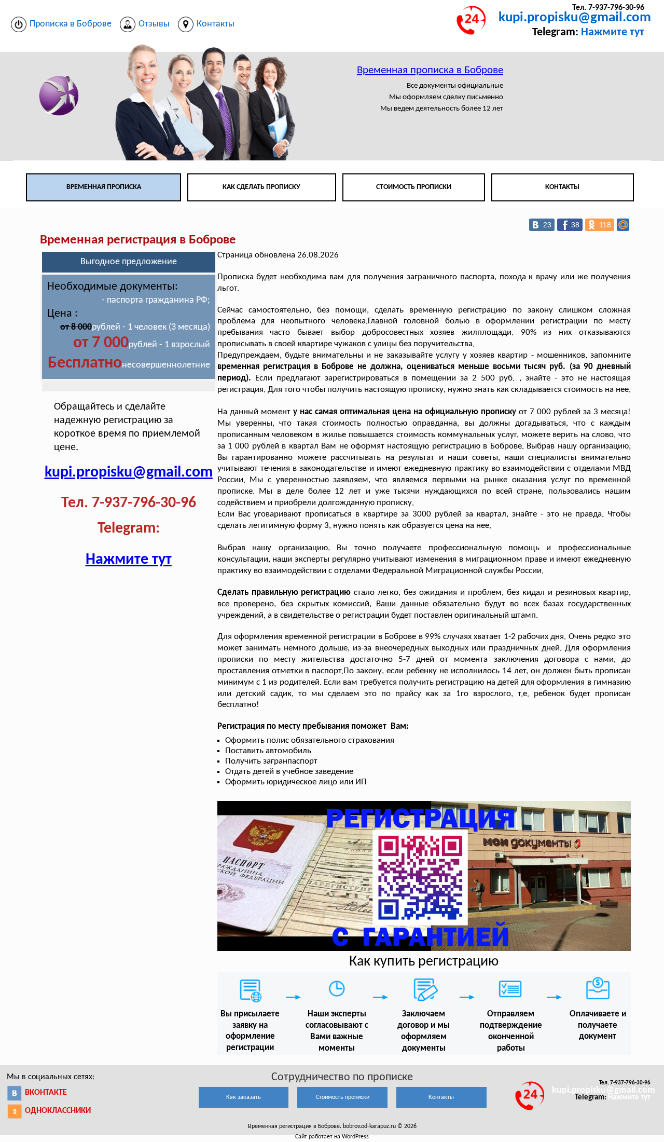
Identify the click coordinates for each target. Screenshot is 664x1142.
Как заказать (243, 1097)
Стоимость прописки (413, 187)
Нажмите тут (612, 32)
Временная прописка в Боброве (430, 70)
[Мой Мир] (623, 225)
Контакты (562, 187)
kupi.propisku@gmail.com (575, 18)
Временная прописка (103, 187)
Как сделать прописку (261, 187)
